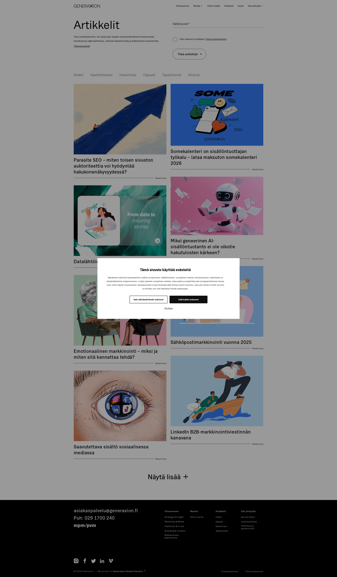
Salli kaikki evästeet (188, 299)
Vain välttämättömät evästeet (148, 299)
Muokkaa (168, 308)
